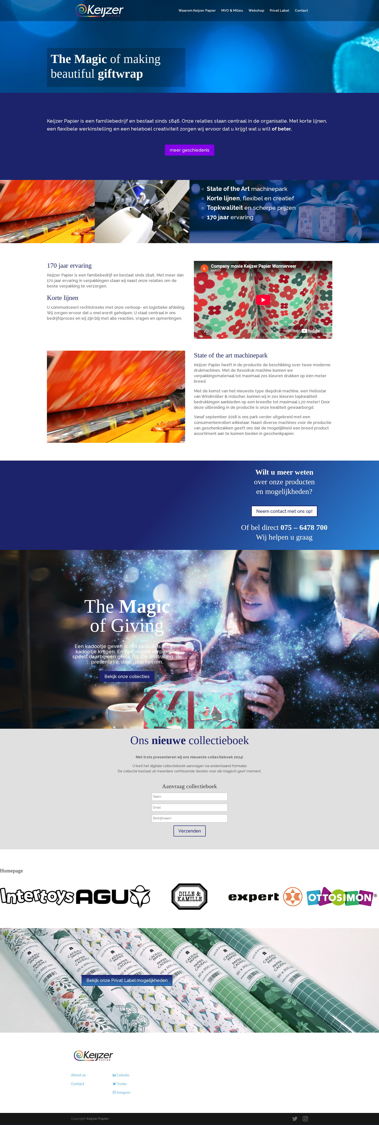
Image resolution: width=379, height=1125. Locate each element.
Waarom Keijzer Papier (197, 11)
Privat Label (279, 11)
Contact (301, 11)
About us (78, 1075)
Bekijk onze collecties (127, 676)
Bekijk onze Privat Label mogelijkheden (127, 980)
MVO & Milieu (232, 11)
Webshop (256, 11)
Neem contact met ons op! (284, 511)
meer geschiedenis (189, 150)
